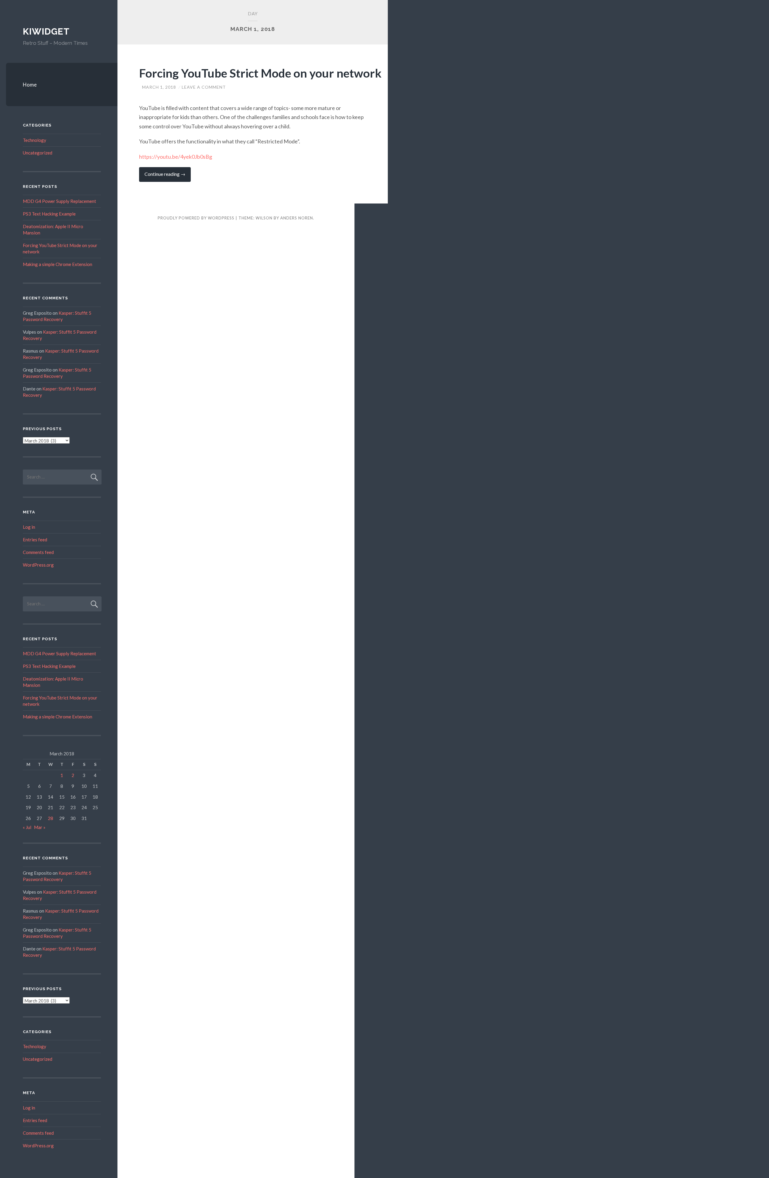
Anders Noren (296, 218)
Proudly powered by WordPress (196, 218)
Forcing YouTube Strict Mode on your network (260, 73)
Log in (29, 527)
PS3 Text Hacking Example (49, 213)
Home (30, 84)
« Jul (27, 827)
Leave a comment (204, 87)
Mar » (39, 827)
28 (50, 818)
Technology (34, 140)
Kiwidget (46, 31)
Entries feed (35, 539)
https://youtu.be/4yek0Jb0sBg (175, 156)
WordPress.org (38, 565)
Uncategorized (37, 152)
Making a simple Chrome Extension (57, 264)
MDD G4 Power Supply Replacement (59, 201)
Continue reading (167, 176)
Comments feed (38, 552)
